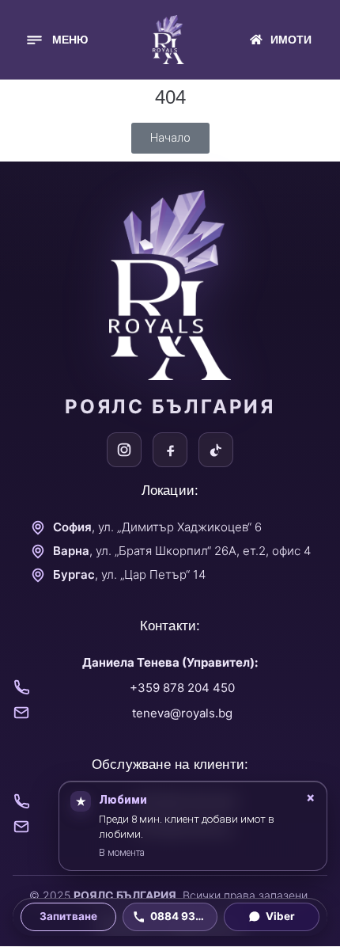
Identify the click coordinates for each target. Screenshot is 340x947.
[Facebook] (170, 449)
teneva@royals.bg (182, 713)
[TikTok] (215, 449)
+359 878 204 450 (182, 687)
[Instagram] (124, 449)
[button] (56, 40)
